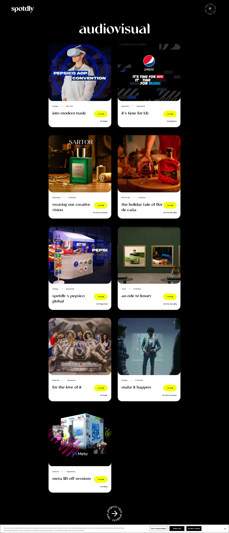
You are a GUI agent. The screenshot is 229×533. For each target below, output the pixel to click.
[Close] (225, 528)
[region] (114, 529)
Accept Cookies (194, 528)
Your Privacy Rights (158, 528)
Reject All (177, 528)
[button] (210, 9)
